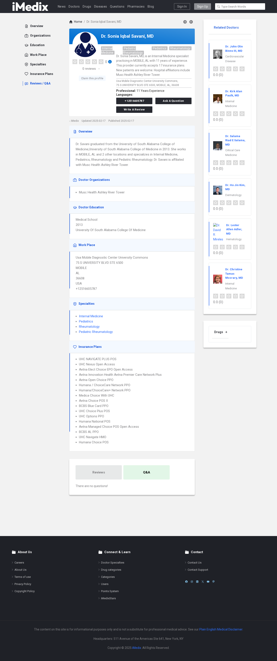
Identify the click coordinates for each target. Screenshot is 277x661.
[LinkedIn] (197, 581)
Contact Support (198, 569)
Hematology (234, 239)
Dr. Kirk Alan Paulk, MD (233, 93)
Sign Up (202, 6)
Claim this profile (92, 78)
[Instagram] (191, 581)
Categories (108, 576)
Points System (110, 591)
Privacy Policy (22, 584)
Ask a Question (173, 100)
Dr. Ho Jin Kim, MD (235, 187)
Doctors (74, 6)
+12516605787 (134, 100)
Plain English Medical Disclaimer (220, 629)
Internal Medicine (107, 50)
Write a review (134, 109)
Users (104, 584)
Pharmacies (136, 6)
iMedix (136, 648)
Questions (117, 6)
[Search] (218, 6)
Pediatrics (159, 48)
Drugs (87, 6)
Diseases (100, 6)
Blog (151, 6)
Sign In (182, 6)
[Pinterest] (213, 581)
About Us (20, 569)
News (62, 6)
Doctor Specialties (112, 562)
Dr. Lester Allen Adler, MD (234, 229)
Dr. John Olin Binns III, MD (234, 48)
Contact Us (194, 562)
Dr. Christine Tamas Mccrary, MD (234, 273)
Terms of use (22, 576)
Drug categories (111, 569)
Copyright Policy (24, 591)
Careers (19, 562)
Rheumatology (180, 48)
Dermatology (233, 195)
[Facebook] (186, 581)
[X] (202, 581)
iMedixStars (108, 598)
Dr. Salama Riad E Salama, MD (235, 140)
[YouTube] (208, 581)
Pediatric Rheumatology (133, 50)
